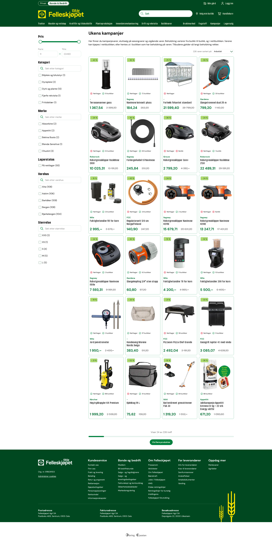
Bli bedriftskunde (125, 468)
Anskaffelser (184, 476)
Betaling (91, 476)
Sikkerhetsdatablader (127, 486)
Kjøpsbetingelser (95, 487)
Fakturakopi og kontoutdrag (130, 483)
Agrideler (212, 468)
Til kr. (64, 49)
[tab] (41, 23)
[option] (59, 75)
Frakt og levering (95, 472)
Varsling (181, 483)
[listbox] (59, 165)
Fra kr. (40, 49)
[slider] (40, 41)
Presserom (153, 465)
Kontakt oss (93, 465)
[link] (189, 23)
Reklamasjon (93, 483)
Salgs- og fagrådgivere (128, 472)
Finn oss (91, 468)
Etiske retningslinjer (157, 487)
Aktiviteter (152, 468)
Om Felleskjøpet (155, 472)
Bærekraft (152, 476)
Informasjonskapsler (97, 498)
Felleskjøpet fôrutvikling (158, 498)
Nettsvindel (93, 494)
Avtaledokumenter (186, 479)
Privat (43, 3)
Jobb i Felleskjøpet (156, 479)
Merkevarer (213, 465)
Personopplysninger (97, 490)
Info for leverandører (187, 465)
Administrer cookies (47, 476)
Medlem (121, 465)
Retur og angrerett (96, 479)
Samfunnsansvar (185, 472)
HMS (150, 483)
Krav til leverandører (187, 468)
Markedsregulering (126, 490)
